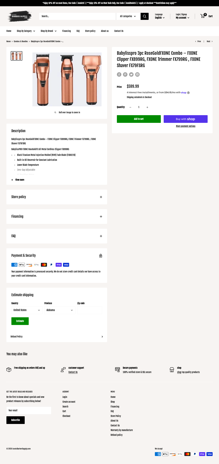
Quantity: (121, 107)
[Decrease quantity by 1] (130, 107)
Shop (113, 401)
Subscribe (15, 420)
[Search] (145, 16)
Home (8, 31)
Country (14, 303)
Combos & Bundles (21, 41)
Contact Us (118, 31)
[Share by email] (137, 74)
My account (181, 17)
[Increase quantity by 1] (147, 107)
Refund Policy (16, 336)
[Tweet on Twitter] (131, 74)
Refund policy (116, 435)
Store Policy (116, 416)
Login (65, 397)
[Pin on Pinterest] (125, 74)
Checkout (66, 416)
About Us (114, 420)
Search (65, 406)
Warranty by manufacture (122, 430)
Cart (64, 411)
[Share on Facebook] (119, 74)
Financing (66, 31)
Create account (69, 401)
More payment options (185, 126)
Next (208, 41)
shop (179, 372)
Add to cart (139, 119)
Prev (199, 41)
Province (48, 303)
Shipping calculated (134, 97)
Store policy (90, 31)
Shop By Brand (47, 31)
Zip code (80, 303)
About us (105, 31)
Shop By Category (24, 31)
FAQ (78, 31)
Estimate (20, 321)
